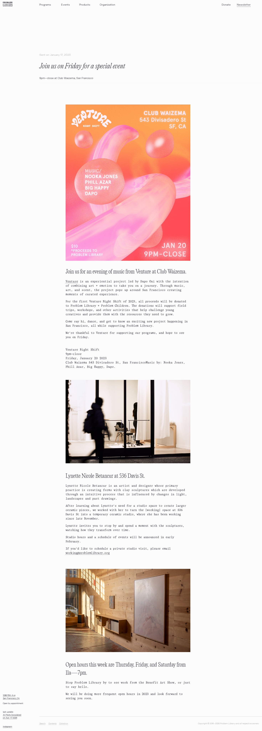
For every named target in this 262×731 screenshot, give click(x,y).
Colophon (63, 723)
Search (42, 723)
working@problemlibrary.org (88, 553)
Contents (52, 723)
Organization (107, 4)
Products (84, 4)
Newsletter (244, 4)
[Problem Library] (7, 4)
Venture (72, 281)
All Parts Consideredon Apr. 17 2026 (12, 716)
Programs (45, 4)
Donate (226, 4)
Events (65, 4)
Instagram (7, 726)
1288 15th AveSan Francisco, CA (11, 697)
